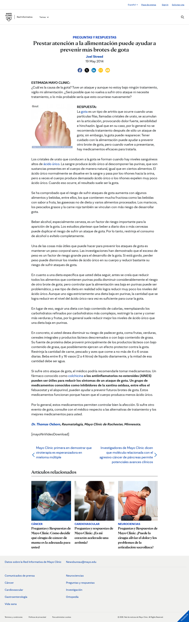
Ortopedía (72, 597)
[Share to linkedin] (94, 70)
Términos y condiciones (14, 617)
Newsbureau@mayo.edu (81, 562)
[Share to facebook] (80, 70)
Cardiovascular (14, 589)
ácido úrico (51, 164)
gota (84, 111)
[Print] (107, 70)
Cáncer (9, 582)
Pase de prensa (148, 4)
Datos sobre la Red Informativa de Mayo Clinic (33, 562)
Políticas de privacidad (37, 617)
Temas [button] (42, 17)
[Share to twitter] (87, 70)
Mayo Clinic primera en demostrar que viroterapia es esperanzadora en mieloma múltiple (64, 452)
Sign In (165, 4)
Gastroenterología (16, 597)
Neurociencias (75, 575)
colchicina (75, 376)
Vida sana (11, 604)
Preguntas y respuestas (80, 582)
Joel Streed (94, 56)
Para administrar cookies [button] (61, 617)
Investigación (74, 589)
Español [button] (132, 4)
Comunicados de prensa (20, 575)
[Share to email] (101, 70)
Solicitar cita (178, 4)
